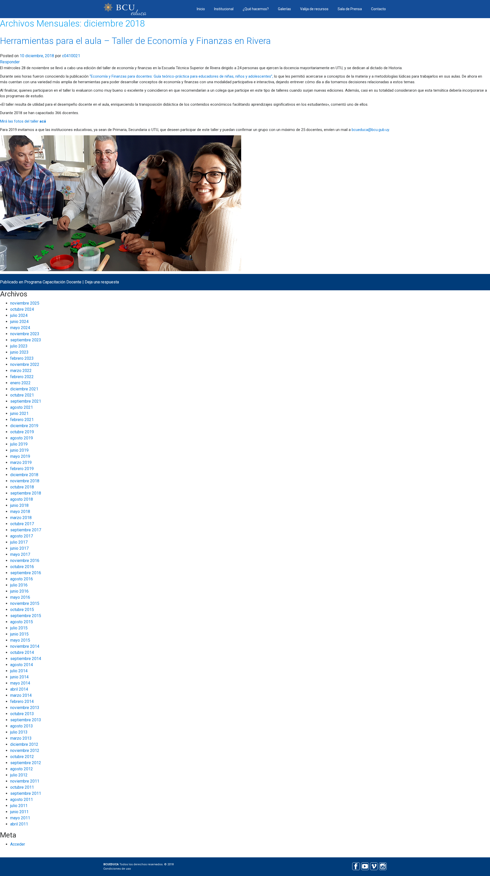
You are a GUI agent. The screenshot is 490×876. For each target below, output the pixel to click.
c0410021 (71, 55)
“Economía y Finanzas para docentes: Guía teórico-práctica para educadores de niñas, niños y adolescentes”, (182, 76)
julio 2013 (19, 732)
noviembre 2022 (24, 364)
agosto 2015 (21, 621)
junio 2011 (19, 811)
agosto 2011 (21, 799)
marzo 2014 (21, 695)
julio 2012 (19, 775)
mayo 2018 (20, 511)
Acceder (17, 844)
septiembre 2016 (25, 572)
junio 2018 (19, 505)
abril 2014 (19, 689)
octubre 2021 (22, 395)
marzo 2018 (21, 517)
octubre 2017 (22, 523)
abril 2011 (19, 824)
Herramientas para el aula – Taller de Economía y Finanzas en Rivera (135, 41)
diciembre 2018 (24, 474)
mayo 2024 (20, 327)
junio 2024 (19, 321)
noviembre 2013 (24, 707)
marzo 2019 (21, 462)
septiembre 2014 (25, 658)
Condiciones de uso (117, 868)
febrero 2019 (22, 468)
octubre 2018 (22, 487)
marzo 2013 (21, 738)
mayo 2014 (20, 683)
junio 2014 (19, 677)
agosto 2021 (21, 407)
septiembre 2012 (25, 762)
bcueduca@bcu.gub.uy (370, 129)
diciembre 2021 (24, 389)
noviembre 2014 (24, 646)
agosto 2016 (21, 579)
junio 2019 (19, 450)
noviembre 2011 (24, 781)
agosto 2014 (21, 664)
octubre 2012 (22, 756)
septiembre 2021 (25, 401)
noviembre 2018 (24, 480)
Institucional (224, 9)
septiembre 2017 (25, 529)
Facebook (356, 865)
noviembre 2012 (24, 750)
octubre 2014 (22, 652)
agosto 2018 (21, 499)
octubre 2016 (22, 566)
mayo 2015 (20, 640)
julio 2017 (19, 542)
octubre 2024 (22, 309)
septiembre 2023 (25, 340)
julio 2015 (19, 628)
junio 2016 (19, 591)
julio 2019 (19, 444)
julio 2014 (19, 670)
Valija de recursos (314, 9)
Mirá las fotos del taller (23, 121)
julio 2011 (19, 805)
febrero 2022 (22, 376)
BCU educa (125, 9)
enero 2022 (20, 382)
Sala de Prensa (350, 9)
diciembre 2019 (24, 425)
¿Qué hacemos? (256, 9)
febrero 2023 (22, 358)
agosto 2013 (21, 726)
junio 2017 (19, 548)
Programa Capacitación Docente (52, 282)
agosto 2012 (21, 768)
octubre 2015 (22, 609)
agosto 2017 (21, 536)
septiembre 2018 (25, 493)
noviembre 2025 (24, 303)
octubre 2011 (22, 787)
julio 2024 (19, 315)
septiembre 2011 (25, 793)
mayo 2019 (20, 456)
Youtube (365, 865)
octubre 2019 (22, 431)
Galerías (284, 9)
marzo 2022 (21, 370)
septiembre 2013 (25, 719)
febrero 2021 (22, 419)
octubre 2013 (22, 713)
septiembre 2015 (25, 615)
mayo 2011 (20, 817)
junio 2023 (19, 352)
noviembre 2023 (24, 333)
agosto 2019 (21, 438)
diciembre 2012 (24, 744)
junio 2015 (19, 634)
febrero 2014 (22, 701)
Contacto (378, 9)
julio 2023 (19, 346)
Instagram (382, 865)
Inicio (201, 9)
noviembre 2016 (24, 560)
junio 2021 (19, 413)
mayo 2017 (20, 554)
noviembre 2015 (24, 603)
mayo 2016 (20, 597)
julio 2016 (19, 585)
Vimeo (373, 865)
